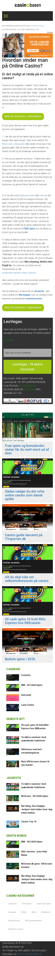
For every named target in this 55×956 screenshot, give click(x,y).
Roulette (39, 291)
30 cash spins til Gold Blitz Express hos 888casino (25, 621)
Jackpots (12, 903)
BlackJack (7, 144)
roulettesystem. (33, 298)
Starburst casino (16, 929)
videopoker (19, 144)
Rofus (19, 29)
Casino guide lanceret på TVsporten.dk (23, 537)
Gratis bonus (14, 920)
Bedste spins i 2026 (20, 659)
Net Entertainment (33, 920)
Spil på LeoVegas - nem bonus (23, 116)
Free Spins (27, 903)
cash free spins (44, 903)
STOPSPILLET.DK (37, 26)
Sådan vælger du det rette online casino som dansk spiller (24, 495)
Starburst (45, 912)
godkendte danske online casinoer (19, 272)
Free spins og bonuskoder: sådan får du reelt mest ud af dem (27, 449)
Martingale (24, 295)
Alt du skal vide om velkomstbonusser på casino (27, 579)
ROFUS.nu (22, 954)
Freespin (12, 912)
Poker (24, 912)
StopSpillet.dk (35, 954)
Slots (34, 912)
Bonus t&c (9, 340)
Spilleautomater (27, 195)
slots (42, 195)
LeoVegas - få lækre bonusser (27, 366)
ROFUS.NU (29, 389)
